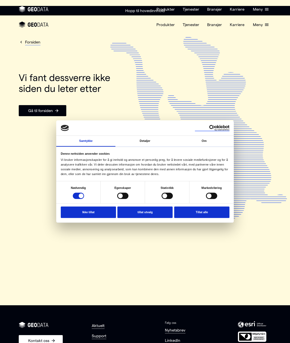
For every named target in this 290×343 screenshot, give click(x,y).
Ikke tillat (88, 212)
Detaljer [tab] (145, 140)
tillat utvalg (145, 212)
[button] (260, 9)
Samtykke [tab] (86, 140)
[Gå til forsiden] (33, 9)
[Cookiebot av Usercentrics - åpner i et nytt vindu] (212, 128)
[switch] (122, 196)
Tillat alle (202, 212)
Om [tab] (204, 140)
